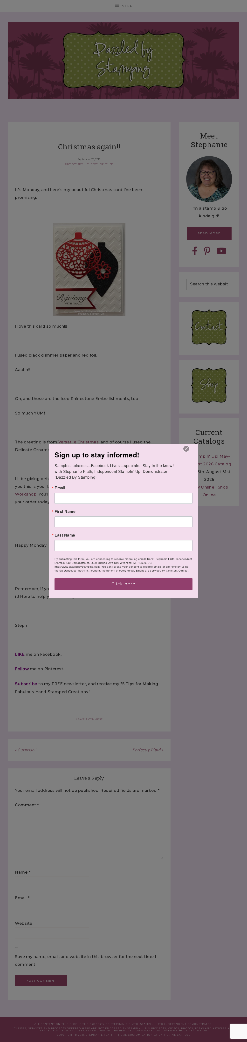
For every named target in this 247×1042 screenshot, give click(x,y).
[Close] (186, 448)
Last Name (65, 535)
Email (60, 488)
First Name (65, 511)
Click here (123, 584)
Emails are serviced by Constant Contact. (162, 570)
